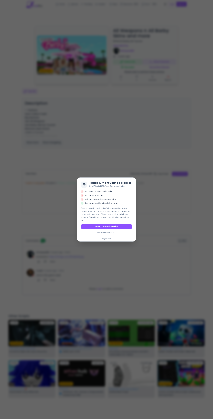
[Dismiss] (133, 180)
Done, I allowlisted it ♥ (106, 226)
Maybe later (106, 239)
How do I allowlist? (105, 232)
